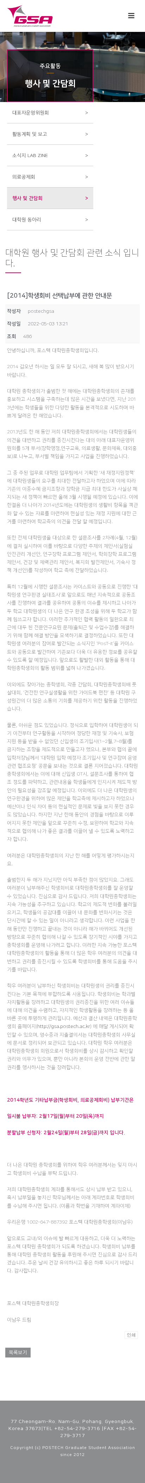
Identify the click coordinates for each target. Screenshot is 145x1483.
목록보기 (18, 1352)
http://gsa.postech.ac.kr (63, 1026)
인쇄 (131, 1335)
